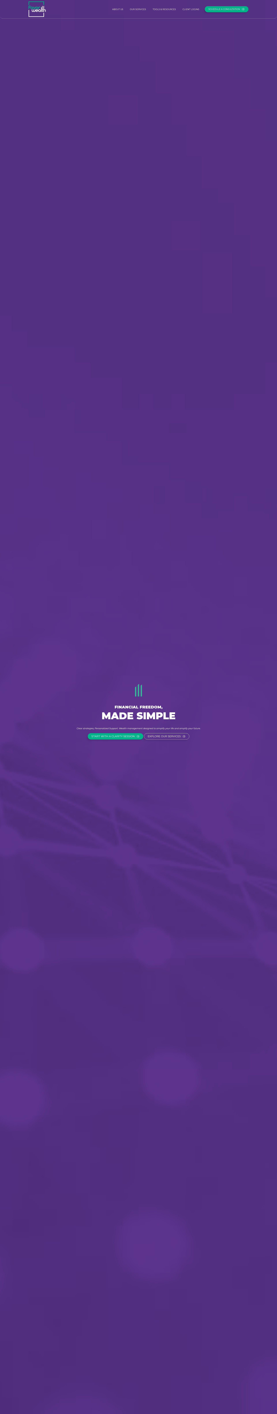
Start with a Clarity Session (113, 736)
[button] (117, 9)
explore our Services (164, 736)
